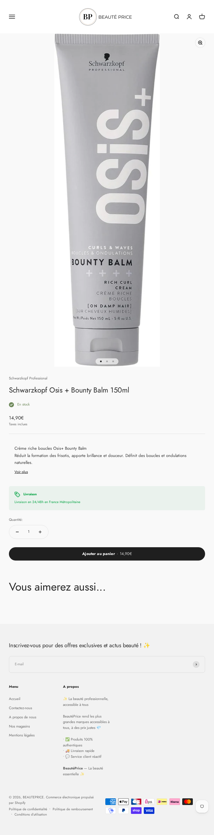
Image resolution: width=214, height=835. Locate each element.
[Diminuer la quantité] (17, 532)
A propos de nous (22, 717)
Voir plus (21, 471)
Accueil (14, 698)
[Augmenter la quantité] (40, 532)
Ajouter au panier (107, 553)
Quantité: (16, 519)
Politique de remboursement (73, 809)
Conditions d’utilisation (30, 814)
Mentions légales (22, 735)
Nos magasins (19, 726)
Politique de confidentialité (28, 809)
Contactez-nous (20, 708)
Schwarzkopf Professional (28, 378)
